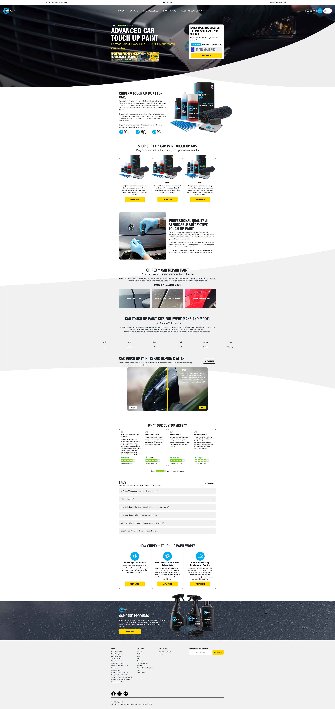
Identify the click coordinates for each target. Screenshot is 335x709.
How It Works (169, 11)
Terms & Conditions (142, 663)
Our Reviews (140, 654)
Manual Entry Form (116, 654)
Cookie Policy (141, 672)
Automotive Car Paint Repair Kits (120, 679)
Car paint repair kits (117, 682)
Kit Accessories (150, 11)
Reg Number (196, 44)
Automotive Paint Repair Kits (119, 672)
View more (209, 361)
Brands (121, 11)
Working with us (116, 656)
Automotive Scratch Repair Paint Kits (122, 677)
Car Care (134, 11)
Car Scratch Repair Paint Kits (119, 675)
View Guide (134, 584)
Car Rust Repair (115, 658)
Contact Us (140, 661)
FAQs (138, 658)
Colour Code (217, 44)
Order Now (206, 55)
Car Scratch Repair (116, 661)
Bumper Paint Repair (117, 663)
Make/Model (206, 44)
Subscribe (218, 652)
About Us (139, 651)
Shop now (130, 631)
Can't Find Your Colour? (192, 11)
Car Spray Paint (115, 670)
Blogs (138, 656)
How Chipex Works (116, 651)
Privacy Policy (141, 665)
